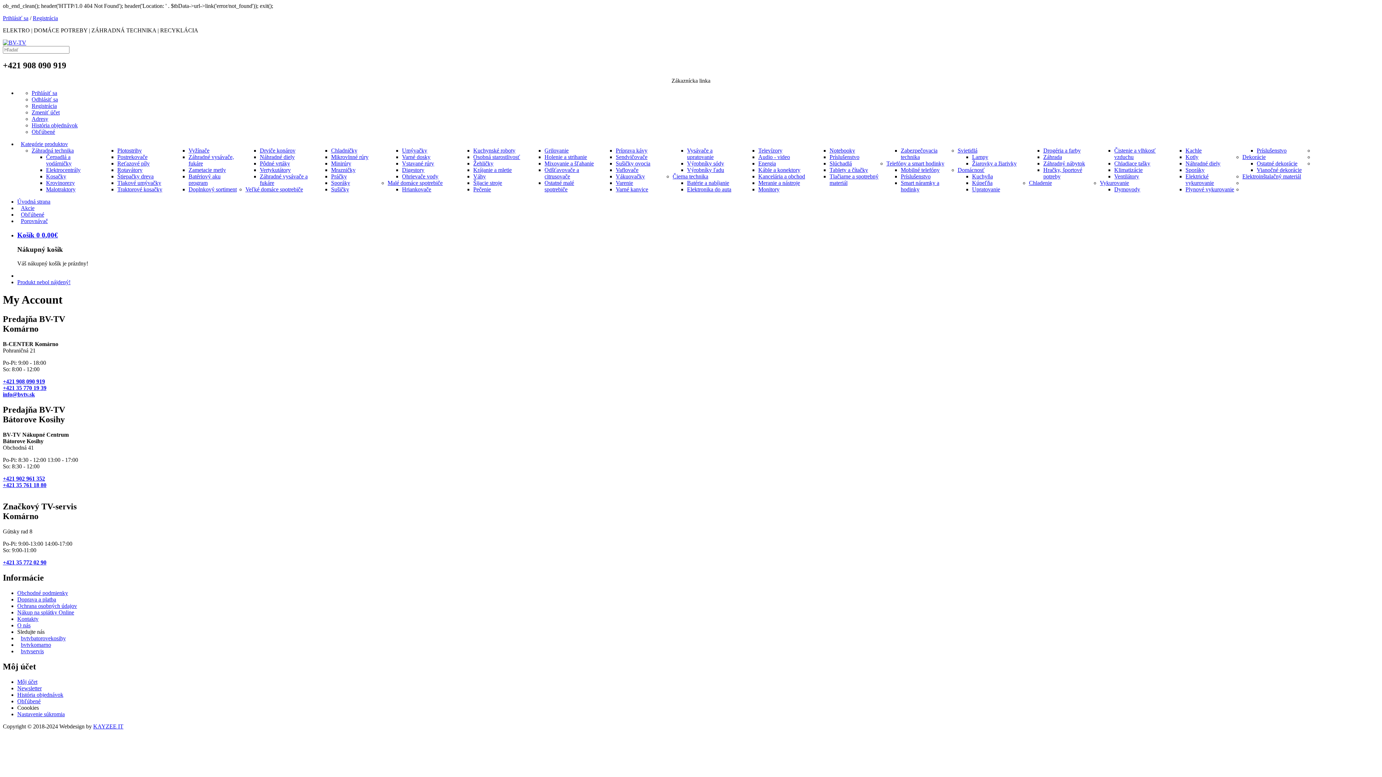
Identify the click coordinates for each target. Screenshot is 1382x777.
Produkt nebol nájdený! (44, 282)
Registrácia (45, 18)
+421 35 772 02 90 (24, 562)
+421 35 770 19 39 (24, 388)
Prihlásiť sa (15, 18)
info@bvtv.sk (19, 394)
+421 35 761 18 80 (24, 485)
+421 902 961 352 (24, 479)
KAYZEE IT (108, 726)
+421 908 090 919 (24, 381)
